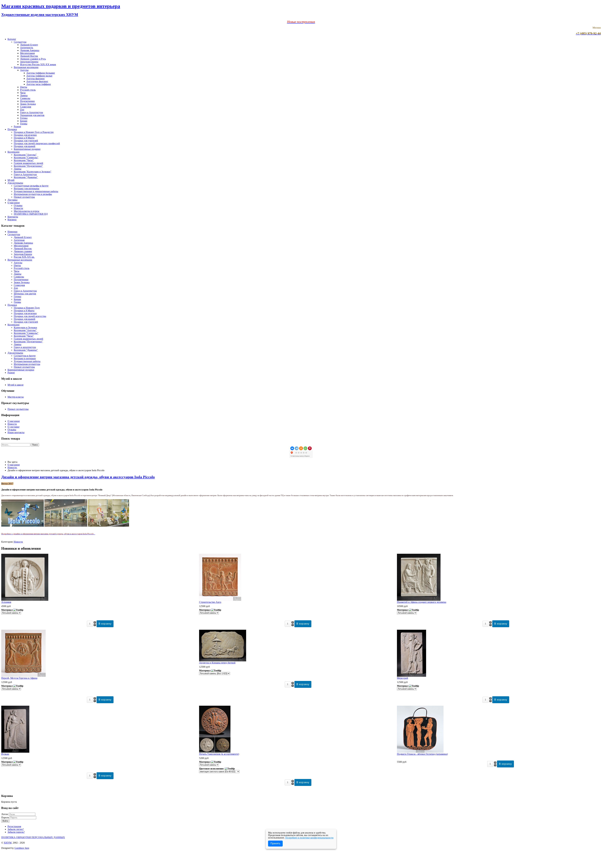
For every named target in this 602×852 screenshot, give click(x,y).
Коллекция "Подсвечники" (28, 166)
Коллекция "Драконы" (26, 177)
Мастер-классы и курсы (26, 211)
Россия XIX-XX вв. (24, 257)
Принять (275, 843)
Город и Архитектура (31, 112)
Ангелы (24, 70)
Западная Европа (29, 61)
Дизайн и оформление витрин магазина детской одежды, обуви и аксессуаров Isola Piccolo (78, 477)
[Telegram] (296, 448)
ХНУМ (7, 842)
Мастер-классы (16, 397)
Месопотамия (27, 53)
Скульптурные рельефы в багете (31, 185)
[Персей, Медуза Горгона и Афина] (23, 676)
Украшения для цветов (32, 115)
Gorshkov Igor (21, 848)
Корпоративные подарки (27, 149)
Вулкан (5, 754)
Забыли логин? (16, 829)
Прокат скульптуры (24, 197)
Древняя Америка (29, 50)
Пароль (5, 817)
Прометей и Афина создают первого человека (421, 602)
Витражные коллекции (26, 67)
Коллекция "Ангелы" (25, 154)
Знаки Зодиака (28, 104)
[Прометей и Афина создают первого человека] (419, 600)
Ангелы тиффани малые (39, 75)
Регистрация (14, 826)
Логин (4, 814)
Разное (17, 126)
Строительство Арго (210, 602)
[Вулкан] (15, 751)
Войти (5, 821)
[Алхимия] (24, 600)
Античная (19, 240)
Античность (26, 47)
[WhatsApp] (305, 448)
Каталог (12, 39)
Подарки (12, 129)
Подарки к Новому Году (27, 307)
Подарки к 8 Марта (24, 137)
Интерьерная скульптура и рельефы (33, 194)
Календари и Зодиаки (25, 327)
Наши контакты (16, 432)
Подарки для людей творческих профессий (37, 143)
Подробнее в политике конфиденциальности (309, 837)
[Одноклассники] (301, 448)
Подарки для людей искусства (30, 316)
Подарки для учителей (26, 140)
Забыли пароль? (16, 832)
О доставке (13, 426)
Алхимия (6, 602)
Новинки (12, 231)
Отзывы (18, 205)
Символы (25, 98)
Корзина (12, 219)
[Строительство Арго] (220, 600)
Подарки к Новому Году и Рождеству (34, 132)
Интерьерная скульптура (27, 364)
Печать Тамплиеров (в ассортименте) (219, 754)
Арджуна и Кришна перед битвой (217, 662)
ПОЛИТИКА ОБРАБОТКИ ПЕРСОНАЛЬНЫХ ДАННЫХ (33, 837)
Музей (11, 180)
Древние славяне (23, 251)
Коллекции (13, 152)
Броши (23, 121)
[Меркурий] (411, 676)
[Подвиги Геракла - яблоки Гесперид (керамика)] (420, 751)
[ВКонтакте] (292, 448)
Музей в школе (16, 384)
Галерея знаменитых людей (28, 163)
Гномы (23, 123)
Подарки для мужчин (25, 135)
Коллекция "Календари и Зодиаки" (32, 171)
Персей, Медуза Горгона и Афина (19, 678)
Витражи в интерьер (25, 358)
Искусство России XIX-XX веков (38, 64)
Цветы (23, 87)
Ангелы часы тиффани (38, 84)
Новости (18, 208)
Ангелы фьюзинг (35, 78)
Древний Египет (29, 44)
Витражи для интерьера (26, 188)
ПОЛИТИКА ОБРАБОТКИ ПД (31, 214)
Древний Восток (29, 56)
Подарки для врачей (24, 146)
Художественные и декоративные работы (36, 191)
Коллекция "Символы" (26, 157)
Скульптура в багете (25, 355)
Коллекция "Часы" (24, 160)
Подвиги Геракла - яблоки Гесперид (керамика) (422, 754)
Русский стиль (28, 90)
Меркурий (402, 678)
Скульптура (20, 42)
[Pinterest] (310, 448)
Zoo (22, 109)
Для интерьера (15, 183)
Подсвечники (27, 101)
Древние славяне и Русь (33, 58)
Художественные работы (27, 361)
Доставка (12, 199)
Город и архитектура (25, 347)
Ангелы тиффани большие (40, 73)
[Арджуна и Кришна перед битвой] (222, 660)
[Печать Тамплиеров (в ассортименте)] (214, 751)
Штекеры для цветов (25, 293)
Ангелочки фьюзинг (37, 81)
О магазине (14, 202)
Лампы (24, 95)
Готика (23, 118)
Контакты (13, 216)
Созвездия (25, 106)
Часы (23, 92)
